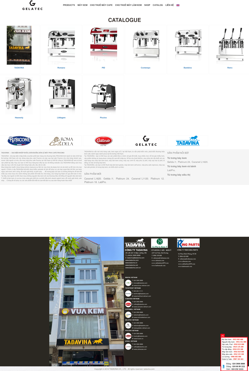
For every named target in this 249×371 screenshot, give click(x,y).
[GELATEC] (145, 140)
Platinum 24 (122, 178)
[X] (223, 335)
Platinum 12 (157, 178)
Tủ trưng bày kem (177, 158)
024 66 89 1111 (238, 366)
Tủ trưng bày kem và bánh (181, 166)
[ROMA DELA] (61, 140)
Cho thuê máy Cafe (101, 5)
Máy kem (82, 5)
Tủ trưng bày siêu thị (178, 174)
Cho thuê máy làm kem (128, 5)
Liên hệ (169, 5)
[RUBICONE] (19, 140)
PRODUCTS (69, 5)
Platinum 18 (90, 182)
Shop (147, 5)
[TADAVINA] (188, 140)
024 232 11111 (237, 369)
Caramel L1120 (140, 178)
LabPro (102, 182)
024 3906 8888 (238, 364)
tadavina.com (149, 369)
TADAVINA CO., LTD (118, 369)
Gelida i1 (108, 178)
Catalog (158, 5)
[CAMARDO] (103, 140)
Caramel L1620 (92, 178)
